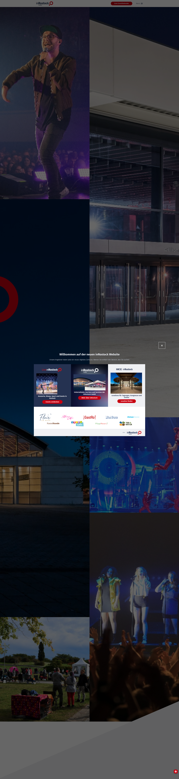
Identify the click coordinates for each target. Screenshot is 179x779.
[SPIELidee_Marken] (77, 423)
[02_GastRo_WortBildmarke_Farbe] (89, 417)
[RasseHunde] (53, 424)
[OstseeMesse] (133, 417)
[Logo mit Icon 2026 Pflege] (101, 424)
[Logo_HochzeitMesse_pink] (68, 417)
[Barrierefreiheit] (176, 771)
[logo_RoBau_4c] (111, 417)
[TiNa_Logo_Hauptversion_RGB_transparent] (126, 424)
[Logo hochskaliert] (46, 417)
